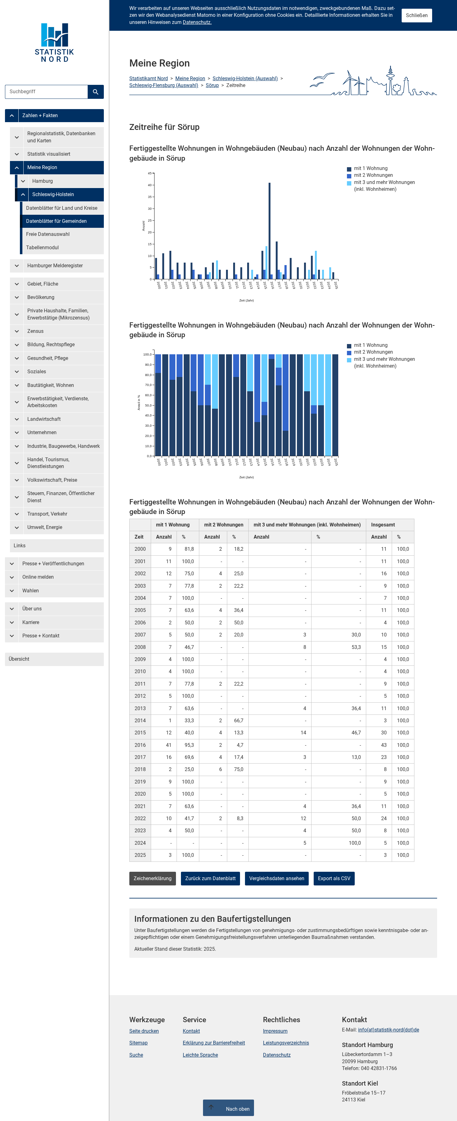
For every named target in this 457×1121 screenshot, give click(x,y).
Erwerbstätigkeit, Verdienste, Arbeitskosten (58, 402)
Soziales (36, 371)
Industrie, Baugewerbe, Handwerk (63, 446)
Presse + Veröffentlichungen (53, 564)
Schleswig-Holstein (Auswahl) (245, 78)
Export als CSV (334, 878)
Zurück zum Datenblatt (210, 878)
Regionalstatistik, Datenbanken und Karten (61, 137)
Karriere (30, 622)
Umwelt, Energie (44, 527)
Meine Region (42, 167)
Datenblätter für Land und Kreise (61, 208)
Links (19, 546)
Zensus (35, 331)
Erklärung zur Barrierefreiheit (214, 1043)
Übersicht (19, 659)
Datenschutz (277, 1055)
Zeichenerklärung (153, 878)
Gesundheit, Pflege (47, 358)
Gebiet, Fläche (42, 284)
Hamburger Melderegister (55, 266)
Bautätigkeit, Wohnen (50, 385)
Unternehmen (42, 432)
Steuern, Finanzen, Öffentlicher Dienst (61, 496)
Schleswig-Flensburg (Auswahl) (163, 85)
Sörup (212, 85)
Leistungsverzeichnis (286, 1043)
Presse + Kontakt (40, 636)
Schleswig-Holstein (53, 194)
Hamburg (42, 181)
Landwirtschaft (44, 419)
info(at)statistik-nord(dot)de (388, 1030)
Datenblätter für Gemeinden (56, 221)
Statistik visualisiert (48, 154)
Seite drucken (144, 1031)
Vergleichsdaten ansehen (276, 878)
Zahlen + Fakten (40, 115)
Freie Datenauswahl (48, 234)
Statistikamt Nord (148, 78)
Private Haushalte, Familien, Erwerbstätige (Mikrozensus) (58, 314)
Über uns (32, 609)
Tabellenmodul (42, 247)
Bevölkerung (40, 297)
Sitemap (138, 1043)
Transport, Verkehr (47, 514)
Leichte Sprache (200, 1055)
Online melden (38, 577)
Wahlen (30, 591)
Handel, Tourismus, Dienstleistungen (48, 463)
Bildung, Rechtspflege (51, 344)
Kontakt (191, 1031)
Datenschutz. (197, 22)
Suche (136, 1055)
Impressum (275, 1031)
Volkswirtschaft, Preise (52, 480)
